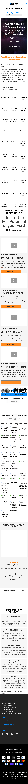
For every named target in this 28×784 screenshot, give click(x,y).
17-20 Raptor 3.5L (23, 98)
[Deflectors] (5, 474)
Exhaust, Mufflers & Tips (5, 447)
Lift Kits (23, 480)
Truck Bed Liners (5, 515)
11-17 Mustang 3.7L (5, 205)
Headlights (23, 497)
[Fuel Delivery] (14, 454)
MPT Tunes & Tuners (4, 429)
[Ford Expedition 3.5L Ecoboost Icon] (23, 138)
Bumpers (23, 463)
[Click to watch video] (14, 245)
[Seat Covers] (5, 497)
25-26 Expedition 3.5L (23, 143)
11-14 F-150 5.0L (5, 194)
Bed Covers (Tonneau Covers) (5, 468)
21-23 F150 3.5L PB (5, 120)
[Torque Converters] (14, 503)
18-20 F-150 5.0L (14, 181)
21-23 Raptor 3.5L (14, 98)
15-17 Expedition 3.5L (23, 156)
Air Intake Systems (14, 431)
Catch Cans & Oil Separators (23, 442)
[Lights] (14, 496)
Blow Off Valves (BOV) (14, 440)
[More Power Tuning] (23, 200)
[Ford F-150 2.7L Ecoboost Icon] (14, 127)
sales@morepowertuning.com (12, 713)
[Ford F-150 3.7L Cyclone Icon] (14, 189)
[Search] (6, 4)
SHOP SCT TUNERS (15, 41)
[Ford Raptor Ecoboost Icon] (5, 94)
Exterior (14, 475)
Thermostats (23, 430)
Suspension (23, 454)
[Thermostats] (23, 427)
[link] (14, 620)
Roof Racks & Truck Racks (23, 487)
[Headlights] (23, 496)
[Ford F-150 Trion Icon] (23, 189)
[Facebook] (2, 734)
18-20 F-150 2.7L (4, 142)
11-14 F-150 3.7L (14, 194)
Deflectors (5, 475)
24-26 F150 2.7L (14, 131)
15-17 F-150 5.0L (23, 181)
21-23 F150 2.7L (23, 131)
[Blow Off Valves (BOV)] (14, 437)
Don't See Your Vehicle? (23, 205)
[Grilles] (5, 478)
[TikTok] (12, 734)
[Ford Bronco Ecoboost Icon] (14, 200)
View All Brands (14, 604)
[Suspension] (23, 453)
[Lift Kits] (23, 478)
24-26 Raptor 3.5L (5, 98)
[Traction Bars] (23, 503)
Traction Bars (23, 505)
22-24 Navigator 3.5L (14, 169)
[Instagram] (7, 734)
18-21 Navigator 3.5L (23, 169)
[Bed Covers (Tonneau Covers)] (5, 463)
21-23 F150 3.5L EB (14, 109)
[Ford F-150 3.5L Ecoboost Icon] (5, 105)
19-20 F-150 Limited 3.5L (14, 120)
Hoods (14, 480)
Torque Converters (14, 506)
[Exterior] (14, 474)
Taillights (5, 502)
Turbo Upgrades (23, 446)
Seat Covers (4, 499)
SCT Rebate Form (15, 46)
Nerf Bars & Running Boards (5, 490)
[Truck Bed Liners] (5, 512)
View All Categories (14, 520)
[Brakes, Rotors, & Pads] (14, 463)
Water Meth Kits (5, 457)
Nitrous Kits (14, 482)
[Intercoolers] (5, 436)
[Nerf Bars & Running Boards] (5, 485)
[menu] (2, 4)
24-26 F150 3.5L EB (5, 109)
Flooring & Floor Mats (23, 474)
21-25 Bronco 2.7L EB (14, 205)
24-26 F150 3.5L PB (23, 109)
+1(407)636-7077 (9, 711)
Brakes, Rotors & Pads (14, 467)
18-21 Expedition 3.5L (14, 156)
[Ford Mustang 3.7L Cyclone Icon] (5, 200)
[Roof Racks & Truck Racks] (23, 484)
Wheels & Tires (14, 510)
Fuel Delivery (14, 456)
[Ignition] (14, 446)
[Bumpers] (23, 461)
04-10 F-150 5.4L (23, 194)
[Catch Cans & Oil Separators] (23, 438)
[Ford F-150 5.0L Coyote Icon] (14, 176)
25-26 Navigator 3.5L (5, 169)
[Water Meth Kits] (5, 454)
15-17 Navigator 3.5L (5, 182)
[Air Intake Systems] (14, 428)
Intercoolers (4, 437)
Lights (14, 497)
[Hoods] (14, 478)
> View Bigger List (14, 419)
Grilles (5, 480)
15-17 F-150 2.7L (14, 142)
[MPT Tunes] (5, 427)
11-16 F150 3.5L (5, 131)
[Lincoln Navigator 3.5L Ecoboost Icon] (5, 163)
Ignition (14, 447)
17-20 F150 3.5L (23, 120)
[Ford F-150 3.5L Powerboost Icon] (23, 105)
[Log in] (22, 4)
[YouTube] (17, 734)
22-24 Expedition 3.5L (5, 156)
